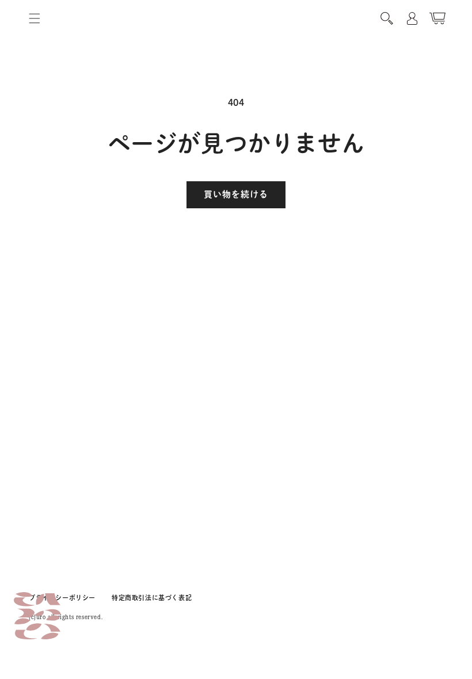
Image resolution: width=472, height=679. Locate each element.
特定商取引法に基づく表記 (152, 597)
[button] (34, 18)
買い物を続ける (236, 194)
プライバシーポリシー (62, 597)
